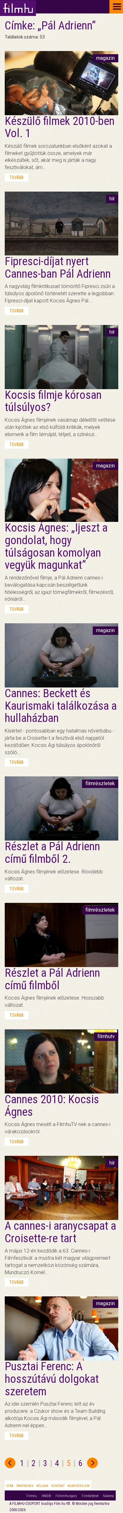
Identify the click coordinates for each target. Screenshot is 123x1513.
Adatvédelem (78, 1486)
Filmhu (31, 1496)
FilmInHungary (66, 1496)
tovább (16, 177)
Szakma (108, 1496)
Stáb (10, 1486)
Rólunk (42, 1486)
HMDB (46, 1496)
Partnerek (24, 1486)
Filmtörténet (90, 1496)
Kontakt (58, 1486)
